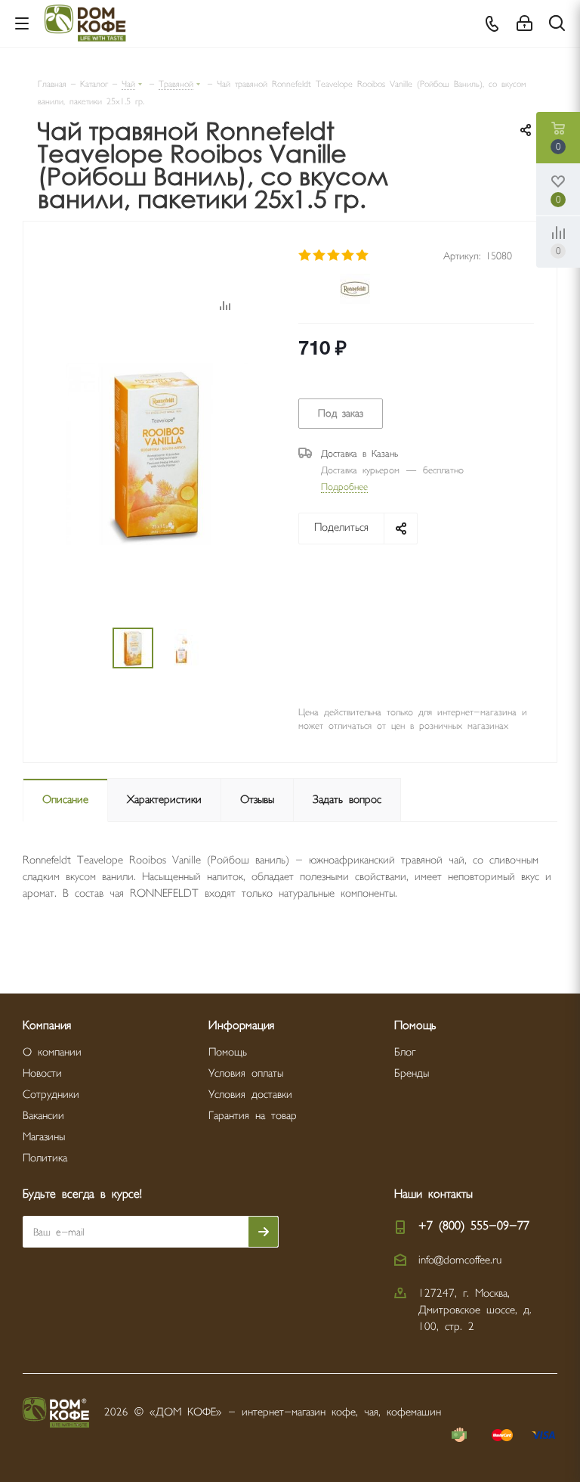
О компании (52, 1052)
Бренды (411, 1073)
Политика (45, 1158)
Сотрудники (51, 1094)
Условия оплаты (245, 1073)
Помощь (227, 1052)
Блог (404, 1052)
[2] (320, 256)
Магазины (44, 1137)
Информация (241, 1025)
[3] (334, 256)
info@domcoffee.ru (459, 1260)
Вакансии (43, 1115)
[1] (305, 256)
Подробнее (344, 487)
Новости (42, 1073)
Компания (47, 1025)
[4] (348, 256)
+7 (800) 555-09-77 (473, 1226)
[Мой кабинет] (524, 23)
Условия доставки (250, 1094)
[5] (363, 256)
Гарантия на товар (252, 1115)
